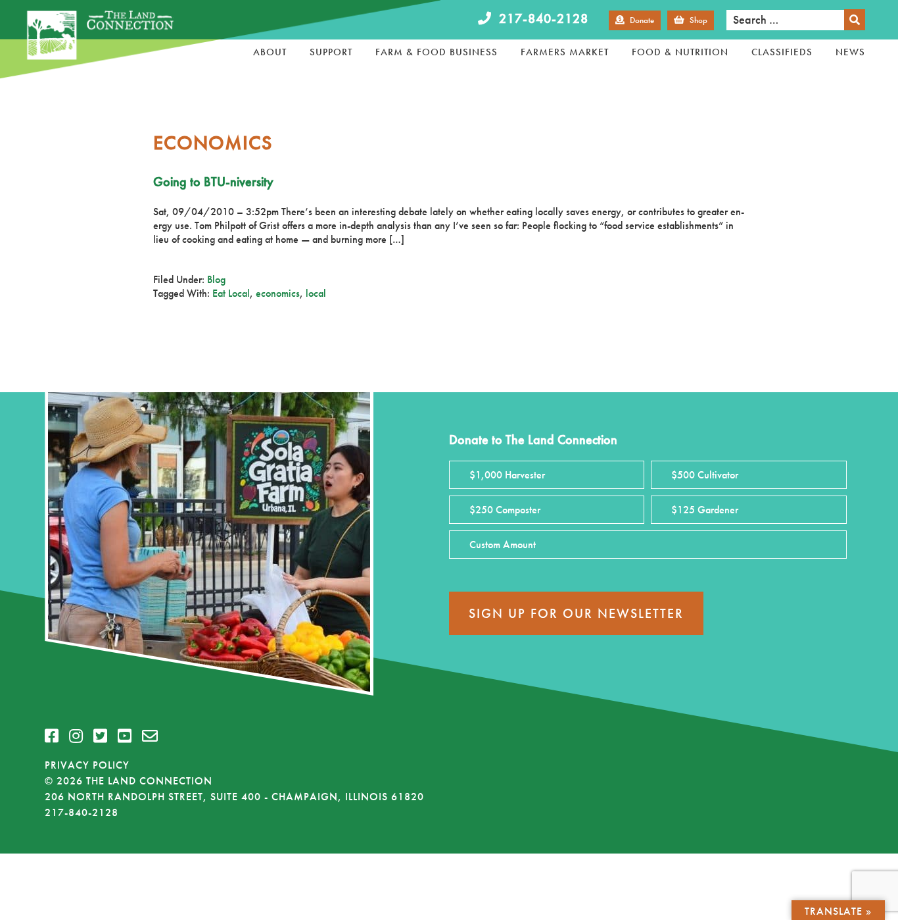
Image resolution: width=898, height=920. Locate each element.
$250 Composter (504, 510)
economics (278, 293)
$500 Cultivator (704, 475)
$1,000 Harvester (507, 475)
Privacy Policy (87, 765)
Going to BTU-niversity (213, 181)
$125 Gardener (704, 510)
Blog (216, 279)
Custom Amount (502, 544)
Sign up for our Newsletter (576, 613)
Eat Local (231, 293)
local (316, 293)
